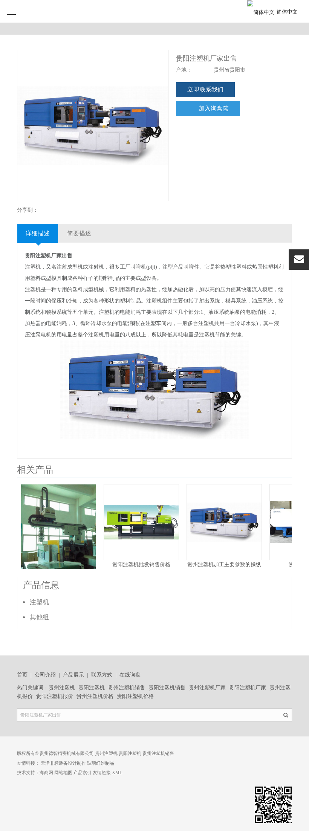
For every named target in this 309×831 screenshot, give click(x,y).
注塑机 (39, 602)
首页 (22, 675)
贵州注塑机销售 (126, 687)
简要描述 (79, 233)
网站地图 (63, 772)
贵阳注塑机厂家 (247, 687)
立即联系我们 (205, 89)
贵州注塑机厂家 (207, 687)
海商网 (46, 772)
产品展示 (73, 675)
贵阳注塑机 (91, 687)
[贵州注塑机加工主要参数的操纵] (224, 558)
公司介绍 (45, 675)
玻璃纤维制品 (100, 763)
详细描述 (38, 233)
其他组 (39, 617)
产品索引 (82, 772)
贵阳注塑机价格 (135, 696)
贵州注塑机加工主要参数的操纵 (224, 564)
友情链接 (102, 772)
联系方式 (101, 675)
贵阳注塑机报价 (54, 696)
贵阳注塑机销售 (166, 687)
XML (117, 772)
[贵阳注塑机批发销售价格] (141, 558)
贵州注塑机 (62, 687)
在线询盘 (130, 675)
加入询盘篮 (214, 108)
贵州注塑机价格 (94, 696)
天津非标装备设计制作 (63, 763)
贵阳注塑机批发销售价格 (141, 564)
